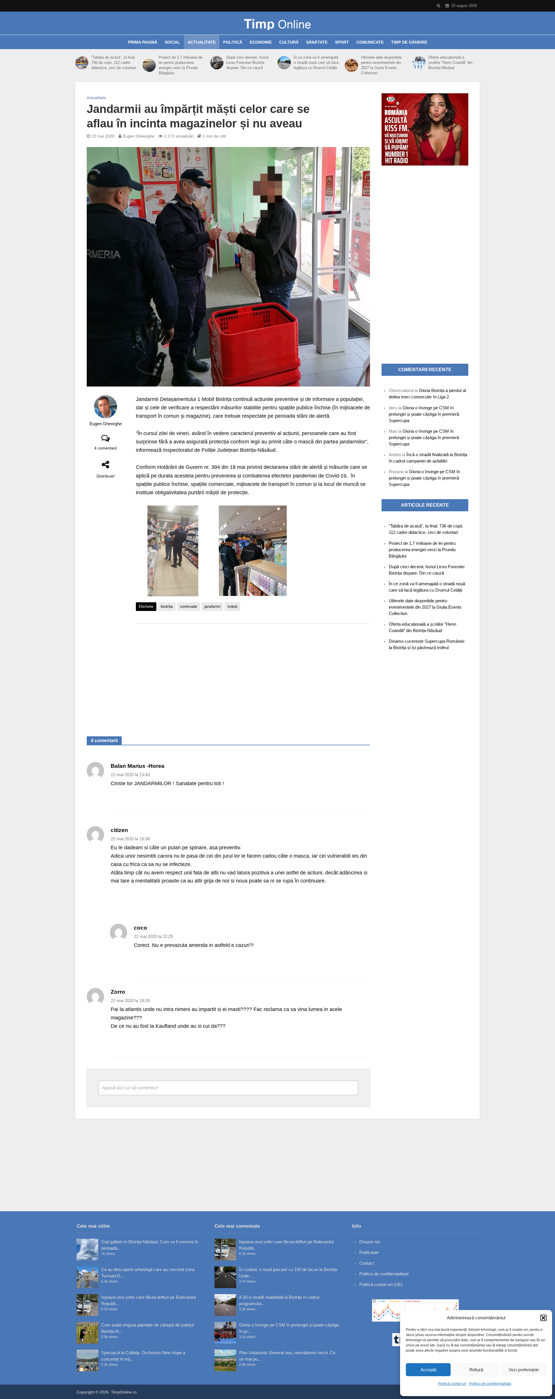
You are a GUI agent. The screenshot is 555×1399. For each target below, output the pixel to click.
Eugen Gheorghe (138, 136)
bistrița (167, 606)
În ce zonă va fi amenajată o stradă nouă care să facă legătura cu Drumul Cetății (316, 62)
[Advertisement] (253, 674)
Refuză (476, 1369)
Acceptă (428, 1369)
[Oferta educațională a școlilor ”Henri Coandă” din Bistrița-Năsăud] (419, 62)
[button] (543, 1318)
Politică (232, 42)
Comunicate (370, 42)
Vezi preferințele (524, 1369)
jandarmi (212, 606)
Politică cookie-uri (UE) (381, 1284)
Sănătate (317, 42)
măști (232, 606)
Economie (261, 42)
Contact (366, 1263)
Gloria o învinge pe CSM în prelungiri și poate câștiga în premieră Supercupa (424, 414)
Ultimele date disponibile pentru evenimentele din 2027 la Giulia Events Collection (381, 65)
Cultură (289, 42)
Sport (342, 42)
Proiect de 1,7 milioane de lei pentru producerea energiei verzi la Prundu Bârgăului (180, 65)
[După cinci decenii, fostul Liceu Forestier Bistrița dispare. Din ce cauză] (216, 62)
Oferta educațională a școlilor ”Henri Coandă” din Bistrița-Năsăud (450, 62)
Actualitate (202, 42)
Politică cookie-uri (452, 1384)
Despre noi (369, 1241)
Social (172, 42)
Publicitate (369, 1252)
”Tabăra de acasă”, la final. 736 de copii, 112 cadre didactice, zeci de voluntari (113, 62)
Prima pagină (142, 42)
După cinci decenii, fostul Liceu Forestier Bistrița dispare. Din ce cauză (247, 62)
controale (188, 606)
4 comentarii (105, 448)
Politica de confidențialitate (490, 1384)
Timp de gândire (409, 42)
